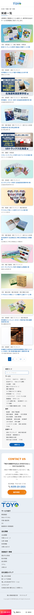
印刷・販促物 (5, 520)
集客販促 (4, 514)
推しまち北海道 (6, 576)
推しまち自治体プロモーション (11, 582)
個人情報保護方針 (12, 595)
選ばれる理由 (6, 555)
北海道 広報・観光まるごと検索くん (12, 588)
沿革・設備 (5, 541)
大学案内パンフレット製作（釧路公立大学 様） (14, 72)
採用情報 (4, 544)
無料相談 (16, 492)
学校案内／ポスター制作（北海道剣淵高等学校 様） (16, 100)
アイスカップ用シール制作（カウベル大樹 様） (14, 210)
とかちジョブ (5, 585)
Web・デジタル (6, 517)
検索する (17, 445)
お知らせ (4, 567)
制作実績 (4, 558)
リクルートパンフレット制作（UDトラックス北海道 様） (17, 155)
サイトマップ (23, 595)
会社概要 (4, 535)
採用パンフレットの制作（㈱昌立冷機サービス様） (15, 47)
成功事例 (4, 561)
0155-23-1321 (18, 486)
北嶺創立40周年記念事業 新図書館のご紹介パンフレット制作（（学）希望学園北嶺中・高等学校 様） (16, 350)
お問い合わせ (6, 547)
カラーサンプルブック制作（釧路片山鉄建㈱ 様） (15, 267)
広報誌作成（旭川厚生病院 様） (10, 127)
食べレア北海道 (6, 579)
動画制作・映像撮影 (7, 526)
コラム (3, 564)
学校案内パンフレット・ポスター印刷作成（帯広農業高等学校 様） (16, 321)
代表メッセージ (6, 538)
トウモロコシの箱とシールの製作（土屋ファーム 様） (16, 294)
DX (2, 523)
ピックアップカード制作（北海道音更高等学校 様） (16, 182)
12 (21, 359)
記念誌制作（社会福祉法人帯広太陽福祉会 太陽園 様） (16, 238)
